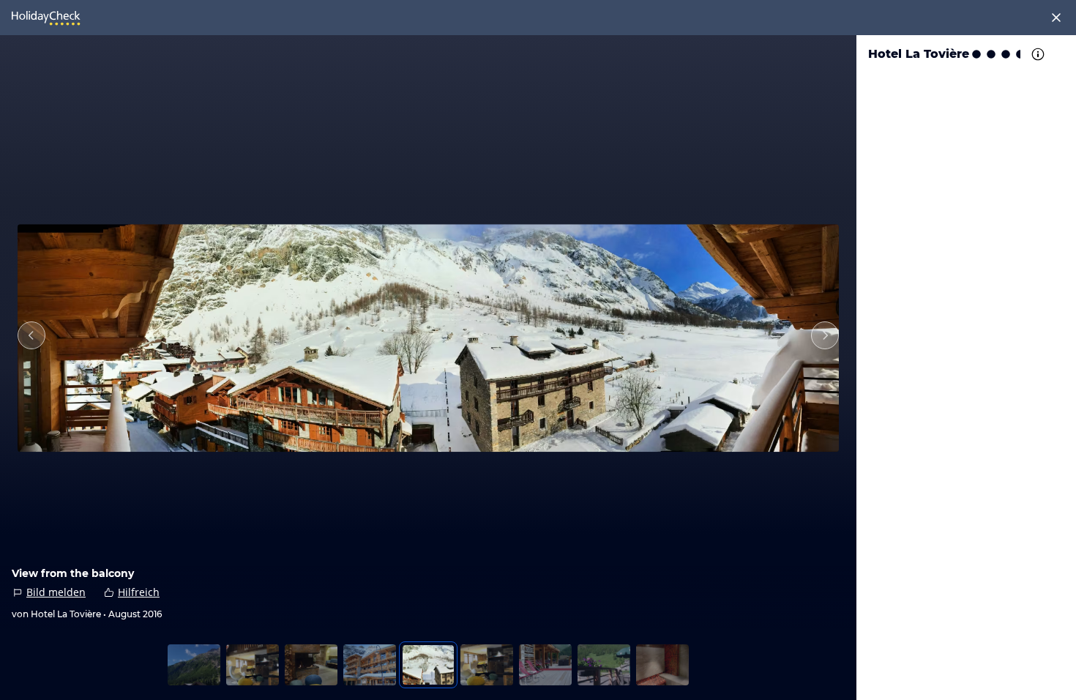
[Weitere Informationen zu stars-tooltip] (1036, 54)
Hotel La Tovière (918, 54)
